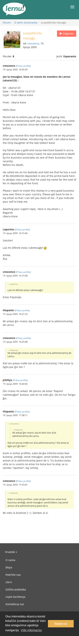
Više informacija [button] (31, 630)
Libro (9, 582)
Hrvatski (10, 552)
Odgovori (68, 33)
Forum (7, 22)
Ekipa (9, 567)
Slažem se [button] (61, 623)
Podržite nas (13, 574)
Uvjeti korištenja (15, 597)
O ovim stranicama (25, 22)
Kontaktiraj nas (15, 604)
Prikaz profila (23, 65)
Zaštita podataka (16, 589)
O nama (10, 560)
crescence (33, 43)
